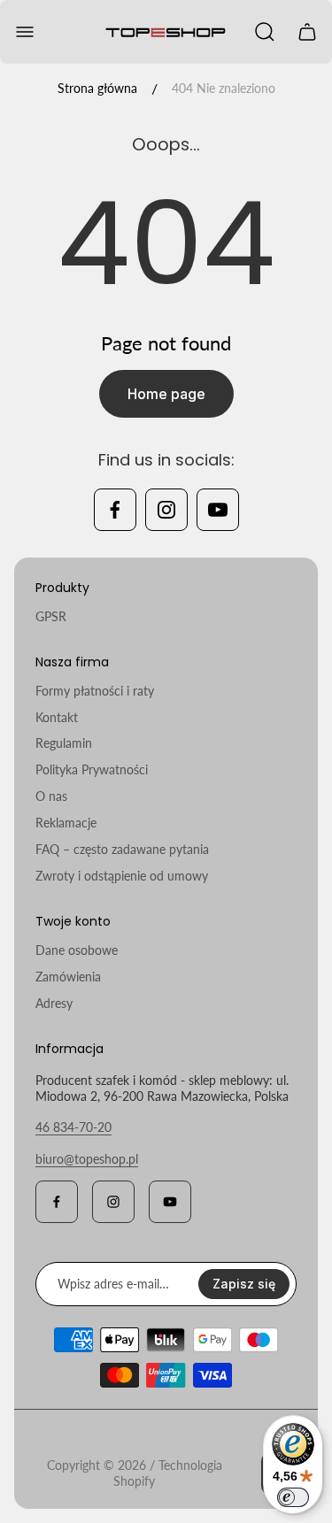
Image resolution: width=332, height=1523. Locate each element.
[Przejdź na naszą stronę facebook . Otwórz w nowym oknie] (115, 509)
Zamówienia (68, 976)
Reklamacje (66, 822)
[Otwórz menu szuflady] (24, 32)
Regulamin (63, 742)
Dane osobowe (76, 950)
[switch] (293, 1497)
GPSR (50, 616)
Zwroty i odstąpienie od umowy (121, 875)
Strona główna (97, 88)
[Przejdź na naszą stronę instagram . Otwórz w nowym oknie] (166, 509)
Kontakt (56, 717)
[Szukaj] (264, 31)
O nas (51, 796)
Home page (166, 394)
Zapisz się (243, 1283)
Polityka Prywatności (91, 769)
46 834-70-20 (73, 1127)
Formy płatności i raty (94, 690)
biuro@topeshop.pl (86, 1158)
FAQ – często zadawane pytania (122, 849)
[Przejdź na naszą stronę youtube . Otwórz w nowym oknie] (218, 509)
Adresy (54, 1003)
